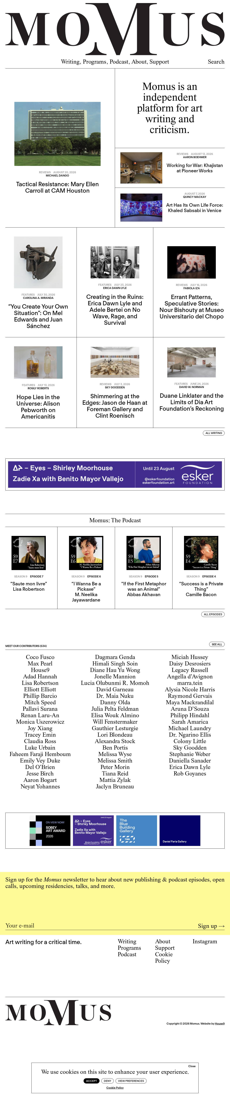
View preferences (131, 1081)
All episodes (213, 614)
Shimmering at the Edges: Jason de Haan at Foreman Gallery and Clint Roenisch (114, 405)
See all (217, 644)
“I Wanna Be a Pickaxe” (86, 586)
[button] (192, 1066)
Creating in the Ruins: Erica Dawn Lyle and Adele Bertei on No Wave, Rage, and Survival (115, 309)
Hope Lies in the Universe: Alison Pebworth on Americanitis (38, 406)
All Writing (214, 433)
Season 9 (20, 576)
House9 (220, 1023)
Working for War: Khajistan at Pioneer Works (195, 167)
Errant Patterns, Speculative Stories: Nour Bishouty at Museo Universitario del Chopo (191, 306)
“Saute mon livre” (28, 583)
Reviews (45, 172)
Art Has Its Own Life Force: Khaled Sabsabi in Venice (194, 207)
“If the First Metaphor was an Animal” (143, 586)
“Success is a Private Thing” (201, 586)
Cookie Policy (115, 1087)
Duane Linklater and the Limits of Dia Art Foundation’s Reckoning (191, 402)
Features (28, 294)
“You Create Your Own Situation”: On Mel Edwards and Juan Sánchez (38, 316)
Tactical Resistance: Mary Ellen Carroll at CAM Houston (57, 187)
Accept (91, 1081)
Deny (107, 1081)
